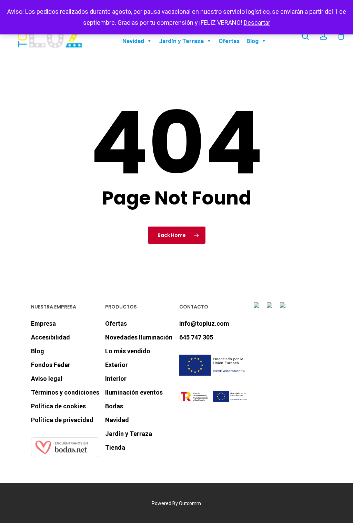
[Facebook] (258, 309)
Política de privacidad (62, 419)
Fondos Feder (50, 364)
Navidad (133, 41)
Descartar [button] (257, 22)
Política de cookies (58, 406)
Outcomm (190, 503)
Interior (116, 378)
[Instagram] (271, 309)
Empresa (43, 323)
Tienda (115, 447)
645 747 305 (196, 337)
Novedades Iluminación (138, 337)
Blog (252, 41)
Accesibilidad (50, 337)
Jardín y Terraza (181, 41)
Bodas (114, 406)
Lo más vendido (127, 351)
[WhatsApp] (284, 309)
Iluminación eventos (134, 392)
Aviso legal (46, 378)
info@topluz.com (204, 323)
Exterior (116, 364)
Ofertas (229, 41)
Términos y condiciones (65, 392)
